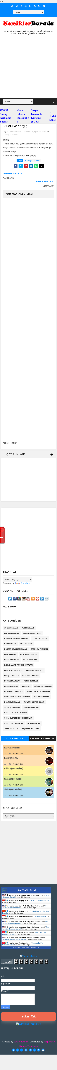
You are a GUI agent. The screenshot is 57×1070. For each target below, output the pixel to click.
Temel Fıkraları (11, 729)
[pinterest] (34, 6)
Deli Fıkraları (10, 644)
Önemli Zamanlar (41, 697)
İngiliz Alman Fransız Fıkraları (18, 665)
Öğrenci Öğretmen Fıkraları (17, 697)
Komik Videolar (11, 686)
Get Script (16, 947)
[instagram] (25, 6)
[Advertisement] (28, 68)
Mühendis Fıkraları (43, 686)
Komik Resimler (31, 681)
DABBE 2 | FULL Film (12, 747)
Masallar (26, 686)
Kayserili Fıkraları (30, 676)
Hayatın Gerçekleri (28, 654)
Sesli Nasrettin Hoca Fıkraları (18, 718)
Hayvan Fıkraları (11, 660)
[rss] (39, 6)
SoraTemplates (21, 1041)
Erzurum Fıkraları (39, 649)
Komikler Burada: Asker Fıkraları (15, 939)
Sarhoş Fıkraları (12, 707)
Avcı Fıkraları (28, 628)
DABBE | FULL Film (11, 758)
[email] (44, 6)
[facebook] (21, 6)
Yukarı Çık (29, 1016)
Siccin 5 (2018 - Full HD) (13, 789)
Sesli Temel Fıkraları (13, 723)
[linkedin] (30, 6)
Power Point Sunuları (34, 702)
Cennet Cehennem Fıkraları (16, 639)
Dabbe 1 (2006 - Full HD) (13, 768)
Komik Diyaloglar (12, 681)
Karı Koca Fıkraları (34, 670)
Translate (25, 583)
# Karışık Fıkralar (32, 161)
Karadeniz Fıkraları (13, 670)
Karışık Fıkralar (11, 135)
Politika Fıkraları (12, 702)
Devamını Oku (18, 753)
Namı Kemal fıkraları (13, 692)
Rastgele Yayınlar (42, 738)
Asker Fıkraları (11, 628)
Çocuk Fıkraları (40, 639)
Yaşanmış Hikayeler (30, 729)
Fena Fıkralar (10, 654)
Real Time (25, 947)
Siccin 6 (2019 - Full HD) (13, 779)
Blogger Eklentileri (32, 633)
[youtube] (12, 6)
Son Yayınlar (14, 738)
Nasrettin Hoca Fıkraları (38, 692)
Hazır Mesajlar (30, 660)
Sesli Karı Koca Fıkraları (15, 713)
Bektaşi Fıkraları (11, 633)
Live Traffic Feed (26, 890)
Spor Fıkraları (33, 723)
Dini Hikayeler (26, 644)
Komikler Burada (40, 916)
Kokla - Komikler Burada (40, 900)
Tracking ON (34, 947)
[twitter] (17, 6)
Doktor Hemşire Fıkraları (15, 649)
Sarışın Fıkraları (30, 707)
